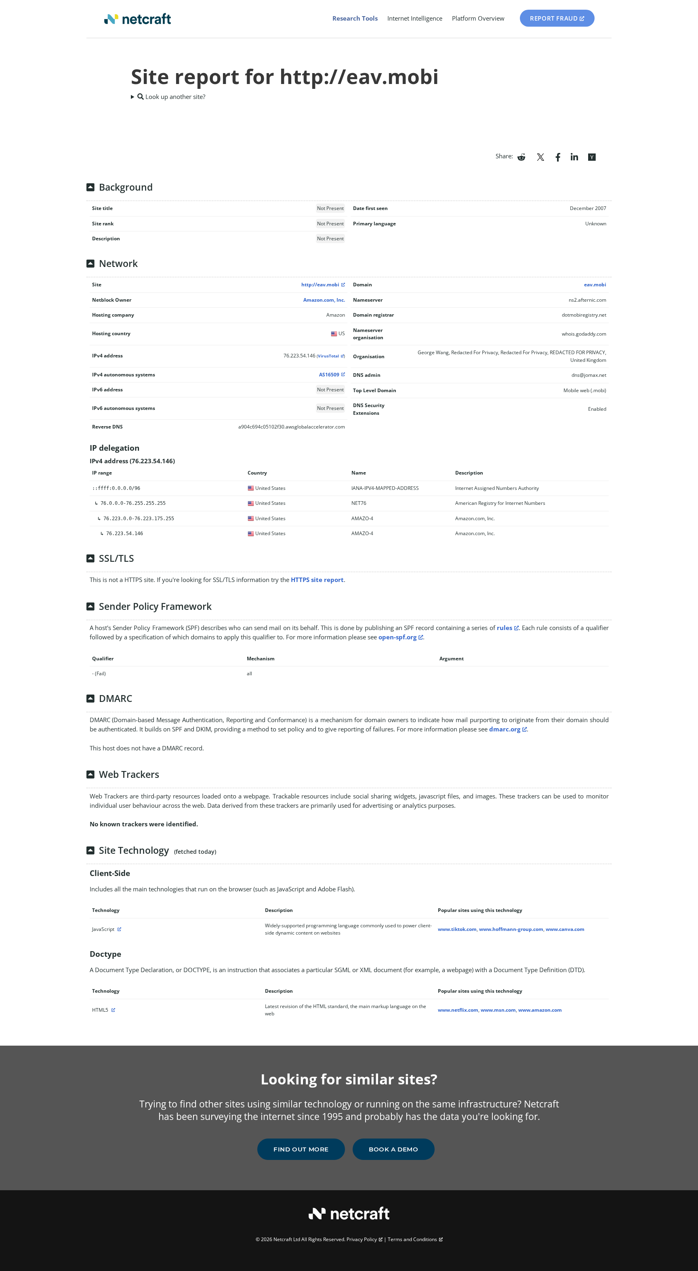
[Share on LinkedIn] (574, 156)
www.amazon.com (540, 1009)
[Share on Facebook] (558, 156)
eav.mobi (595, 284)
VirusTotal (328, 356)
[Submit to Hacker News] (591, 156)
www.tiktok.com (457, 929)
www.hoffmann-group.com (511, 929)
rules (504, 628)
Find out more (301, 1149)
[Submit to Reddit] (521, 156)
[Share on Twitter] (540, 156)
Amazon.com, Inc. (324, 299)
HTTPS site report (317, 580)
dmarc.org (504, 729)
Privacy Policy (362, 1239)
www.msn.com (498, 1009)
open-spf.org (397, 637)
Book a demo (393, 1149)
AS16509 (329, 374)
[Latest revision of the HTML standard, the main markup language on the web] (112, 1009)
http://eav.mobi (320, 284)
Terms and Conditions (412, 1239)
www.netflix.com (458, 1009)
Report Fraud (554, 18)
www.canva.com (565, 929)
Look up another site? (174, 96)
